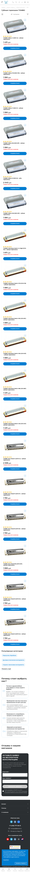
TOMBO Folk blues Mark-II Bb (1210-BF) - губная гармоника (15, 389)
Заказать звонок (15, 786)
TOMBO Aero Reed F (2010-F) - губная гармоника (14, 494)
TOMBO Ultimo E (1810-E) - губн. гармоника (12, 179)
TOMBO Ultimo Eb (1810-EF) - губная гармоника (14, 143)
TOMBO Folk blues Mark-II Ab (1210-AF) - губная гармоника (15, 424)
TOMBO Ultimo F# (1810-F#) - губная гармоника (14, 73)
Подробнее (6, 860)
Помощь (3, 808)
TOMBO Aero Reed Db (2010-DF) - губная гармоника (13, 564)
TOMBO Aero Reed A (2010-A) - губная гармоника (14, 634)
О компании (4, 812)
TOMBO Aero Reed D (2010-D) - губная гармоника (14, 599)
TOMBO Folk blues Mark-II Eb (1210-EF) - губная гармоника (15, 319)
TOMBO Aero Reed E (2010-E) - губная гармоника (14, 529)
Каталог (3, 804)
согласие (9, 789)
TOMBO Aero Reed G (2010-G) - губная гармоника (14, 459)
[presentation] (2, 237)
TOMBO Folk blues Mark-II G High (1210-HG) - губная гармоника (14, 249)
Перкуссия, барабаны (9, 655)
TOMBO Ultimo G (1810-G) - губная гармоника (13, 38)
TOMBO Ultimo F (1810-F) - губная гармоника (13, 108)
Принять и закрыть (21, 863)
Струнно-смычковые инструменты (13, 664)
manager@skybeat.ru (16, 828)
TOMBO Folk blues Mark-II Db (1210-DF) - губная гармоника (14, 354)
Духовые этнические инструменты (13, 660)
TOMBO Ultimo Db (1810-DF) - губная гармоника (14, 214)
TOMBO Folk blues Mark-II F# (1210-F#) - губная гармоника (14, 284)
